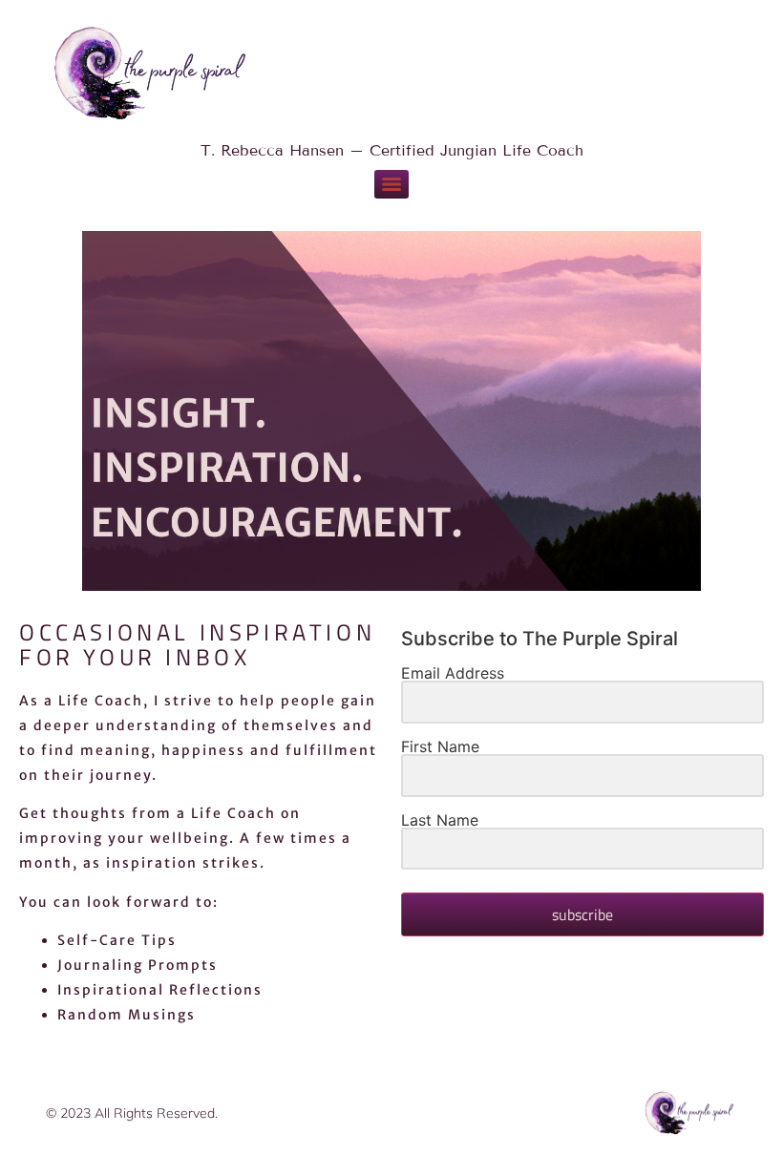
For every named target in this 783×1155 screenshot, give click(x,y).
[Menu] (391, 184)
